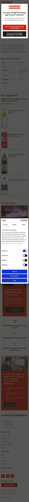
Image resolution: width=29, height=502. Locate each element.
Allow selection (14, 276)
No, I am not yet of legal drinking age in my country (14, 34)
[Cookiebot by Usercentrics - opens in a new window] (20, 220)
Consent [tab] (5, 224)
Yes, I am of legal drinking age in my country (14, 27)
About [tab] (23, 224)
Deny (14, 280)
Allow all (14, 271)
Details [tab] (14, 224)
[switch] (25, 255)
